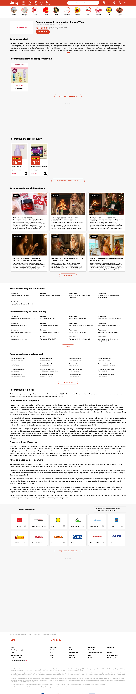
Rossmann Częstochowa (106, 369)
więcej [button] (68, 346)
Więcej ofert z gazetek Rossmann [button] (68, 181)
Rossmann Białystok (75, 369)
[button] (103, 2)
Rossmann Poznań (75, 358)
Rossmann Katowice (17, 369)
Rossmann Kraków (46, 358)
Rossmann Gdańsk (46, 364)
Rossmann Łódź (16, 364)
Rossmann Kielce (16, 375)
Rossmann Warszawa (18, 358)
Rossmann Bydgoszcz (47, 369)
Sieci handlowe (27, 509)
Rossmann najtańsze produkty (26, 139)
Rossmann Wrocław (104, 358)
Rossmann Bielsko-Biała (106, 375)
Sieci (20, 506)
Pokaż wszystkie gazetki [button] (68, 96)
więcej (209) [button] (68, 275)
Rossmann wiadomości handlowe (27, 188)
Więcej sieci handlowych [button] (68, 551)
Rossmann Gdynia (75, 375)
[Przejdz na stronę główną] (14, 3)
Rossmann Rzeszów (46, 375)
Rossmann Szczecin (104, 364)
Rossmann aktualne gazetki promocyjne (31, 58)
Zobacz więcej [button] (68, 382)
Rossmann (37, 634)
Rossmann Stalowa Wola (49, 634)
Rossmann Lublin (74, 364)
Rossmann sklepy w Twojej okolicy (28, 311)
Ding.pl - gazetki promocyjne (18, 634)
